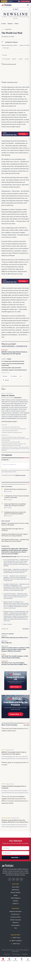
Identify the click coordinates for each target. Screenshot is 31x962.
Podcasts (15, 901)
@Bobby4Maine (18, 397)
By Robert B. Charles (11, 42)
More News (26, 725)
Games (15, 895)
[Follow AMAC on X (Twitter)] (13, 879)
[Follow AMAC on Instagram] (17, 879)
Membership (15, 890)
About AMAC (15, 887)
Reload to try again (20, 475)
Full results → (26, 628)
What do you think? (14, 345)
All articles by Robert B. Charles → (9, 421)
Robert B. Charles (8, 395)
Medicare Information (15, 911)
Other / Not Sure (8, 624)
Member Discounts (15, 920)
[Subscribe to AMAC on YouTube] (21, 879)
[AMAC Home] (15, 865)
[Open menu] (28, 5)
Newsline (10, 23)
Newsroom (15, 922)
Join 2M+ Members (25, 1)
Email (6, 376)
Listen (5, 55)
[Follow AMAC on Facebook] (9, 879)
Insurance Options (15, 917)
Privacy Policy (7, 954)
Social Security (15, 914)
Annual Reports (15, 925)
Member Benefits (15, 892)
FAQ (15, 928)
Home (4, 23)
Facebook (14, 376)
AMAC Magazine (15, 898)
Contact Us (15, 903)
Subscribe (6, 459)
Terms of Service (16, 954)
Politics (17, 23)
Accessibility (24, 954)
